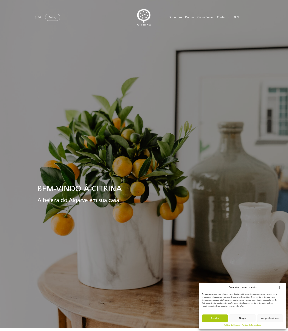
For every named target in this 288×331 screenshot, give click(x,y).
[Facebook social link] (35, 17)
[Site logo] (144, 17)
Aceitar (215, 318)
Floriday (52, 17)
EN (234, 17)
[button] (281, 287)
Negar (242, 318)
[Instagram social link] (39, 17)
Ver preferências (270, 318)
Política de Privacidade (251, 325)
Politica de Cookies (232, 325)
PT (237, 17)
